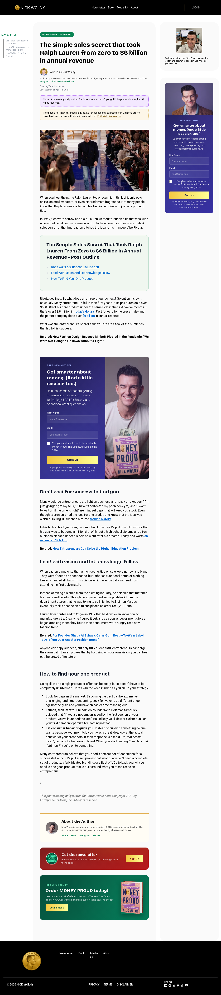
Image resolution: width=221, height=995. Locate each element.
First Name (53, 412)
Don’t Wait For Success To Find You (17, 42)
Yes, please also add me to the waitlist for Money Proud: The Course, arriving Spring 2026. (74, 447)
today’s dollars (84, 311)
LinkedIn (62, 81)
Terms (108, 984)
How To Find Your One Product (16, 54)
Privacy (93, 984)
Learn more (57, 907)
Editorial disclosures (109, 116)
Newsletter (98, 7)
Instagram (44, 81)
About (134, 7)
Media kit (122, 7)
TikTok (54, 81)
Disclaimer (125, 984)
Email (50, 428)
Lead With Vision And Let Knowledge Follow (18, 48)
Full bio (70, 81)
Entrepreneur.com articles (57, 34)
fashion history (100, 519)
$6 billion (89, 316)
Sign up (72, 459)
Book (111, 7)
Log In (196, 7)
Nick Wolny (69, 72)
